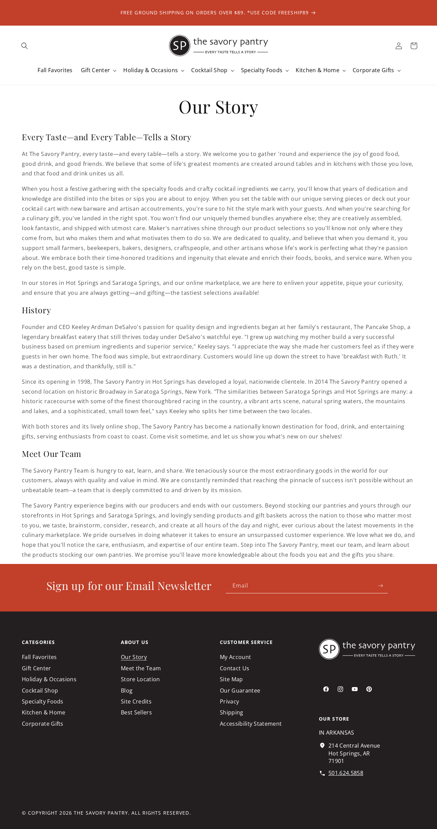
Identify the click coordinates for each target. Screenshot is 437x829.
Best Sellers (136, 712)
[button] (24, 45)
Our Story (134, 657)
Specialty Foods (43, 701)
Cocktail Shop (40, 690)
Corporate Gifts (43, 723)
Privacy (229, 701)
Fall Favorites (39, 657)
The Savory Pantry (101, 813)
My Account (235, 657)
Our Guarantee (240, 690)
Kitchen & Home (43, 712)
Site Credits (136, 701)
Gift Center (36, 668)
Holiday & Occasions (49, 679)
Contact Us (234, 668)
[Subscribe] (380, 586)
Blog (126, 690)
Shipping (231, 712)
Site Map (231, 679)
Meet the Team (141, 668)
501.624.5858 (345, 773)
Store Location (140, 679)
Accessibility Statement (251, 723)
